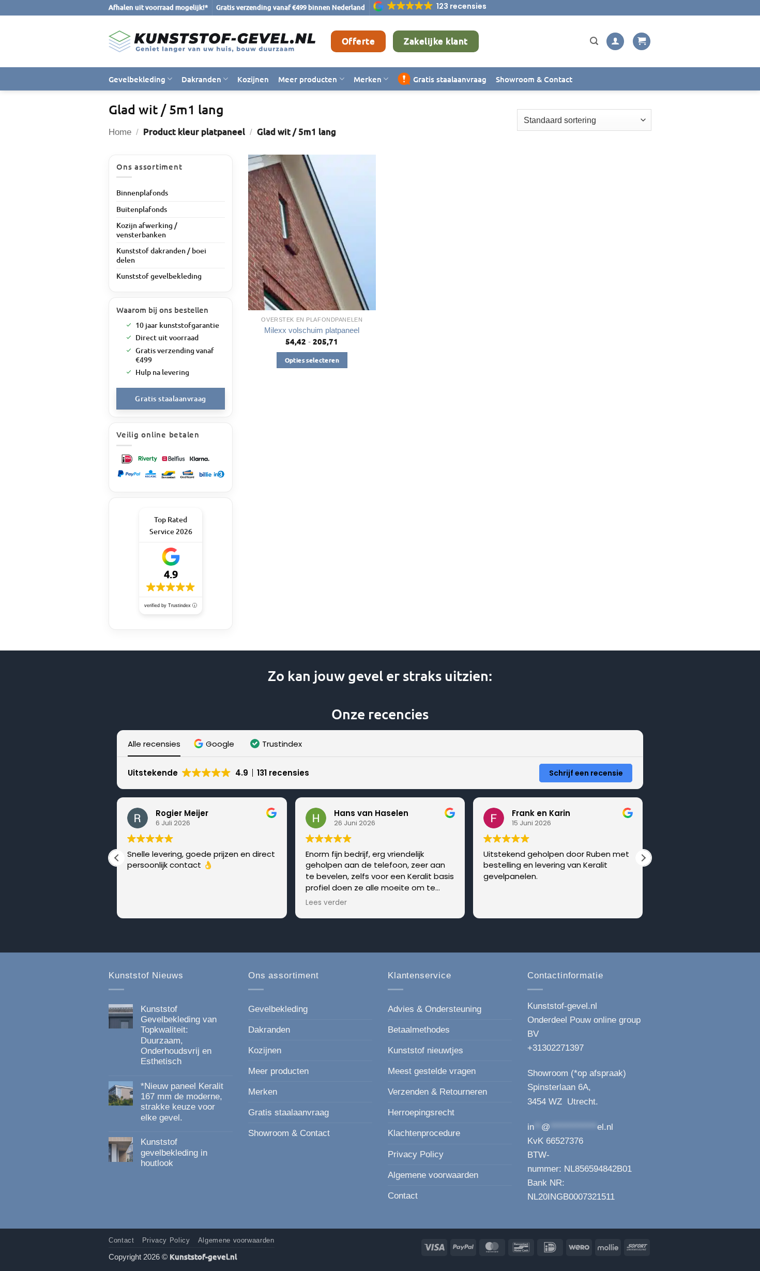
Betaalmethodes (419, 1030)
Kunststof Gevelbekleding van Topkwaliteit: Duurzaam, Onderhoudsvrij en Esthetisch (179, 1035)
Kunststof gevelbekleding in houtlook (174, 1152)
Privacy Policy (416, 1154)
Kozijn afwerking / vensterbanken (146, 229)
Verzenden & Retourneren (437, 1092)
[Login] (615, 42)
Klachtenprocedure (424, 1133)
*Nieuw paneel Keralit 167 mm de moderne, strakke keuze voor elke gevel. (182, 1102)
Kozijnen (253, 79)
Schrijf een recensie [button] (586, 773)
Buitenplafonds (141, 209)
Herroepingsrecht (421, 1112)
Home (120, 132)
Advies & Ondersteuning (434, 1009)
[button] (430, 6)
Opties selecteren (312, 360)
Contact (403, 1196)
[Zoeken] (594, 41)
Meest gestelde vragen (432, 1071)
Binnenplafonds (142, 193)
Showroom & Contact (534, 79)
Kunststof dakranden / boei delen (161, 255)
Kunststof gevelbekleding (159, 276)
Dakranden (201, 79)
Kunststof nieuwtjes (425, 1050)
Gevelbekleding (137, 79)
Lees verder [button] (326, 902)
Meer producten (307, 79)
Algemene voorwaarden (433, 1175)
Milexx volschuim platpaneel (311, 330)
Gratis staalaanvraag (450, 79)
